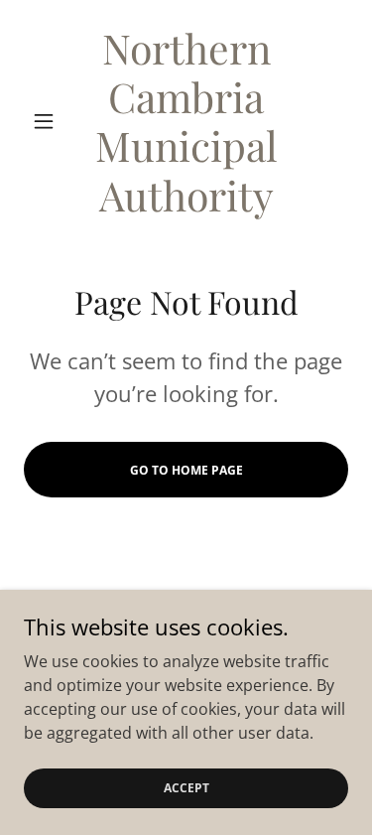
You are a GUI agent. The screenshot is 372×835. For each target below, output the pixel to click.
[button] (48, 121)
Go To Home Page (186, 470)
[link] (186, 121)
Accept (186, 787)
